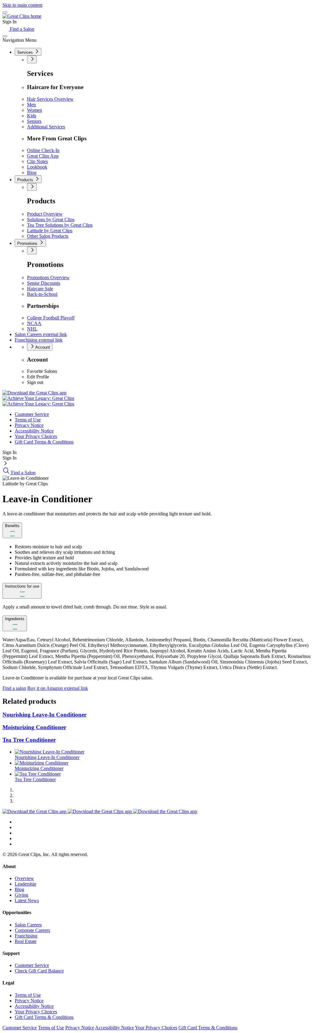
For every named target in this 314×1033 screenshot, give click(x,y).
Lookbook (37, 167)
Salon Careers (41, 334)
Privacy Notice (29, 425)
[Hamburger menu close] (4, 36)
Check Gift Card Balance (39, 970)
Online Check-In (43, 150)
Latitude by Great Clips (49, 230)
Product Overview (45, 214)
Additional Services (46, 126)
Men (31, 104)
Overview (24, 878)
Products (25, 180)
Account (42, 347)
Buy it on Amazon (57, 688)
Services (25, 52)
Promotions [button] (28, 243)
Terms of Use (28, 419)
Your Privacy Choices (36, 436)
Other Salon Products (47, 236)
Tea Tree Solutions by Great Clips (60, 225)
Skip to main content (22, 5)
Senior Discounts (43, 283)
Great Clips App (43, 155)
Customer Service (32, 414)
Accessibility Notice (34, 430)
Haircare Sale (40, 288)
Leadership (25, 883)
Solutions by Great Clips (51, 219)
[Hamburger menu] (4, 12)
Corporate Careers (32, 930)
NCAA (34, 323)
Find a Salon (21, 29)
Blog (31, 172)
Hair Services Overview (50, 99)
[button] (12, 530)
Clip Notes (37, 161)
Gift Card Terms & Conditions (44, 441)
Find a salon (14, 688)
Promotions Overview (48, 277)
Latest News (27, 900)
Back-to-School (42, 294)
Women (34, 110)
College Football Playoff (51, 317)
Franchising (39, 339)
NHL (32, 328)
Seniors (34, 121)
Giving (21, 895)
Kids (31, 115)
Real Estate (25, 941)
